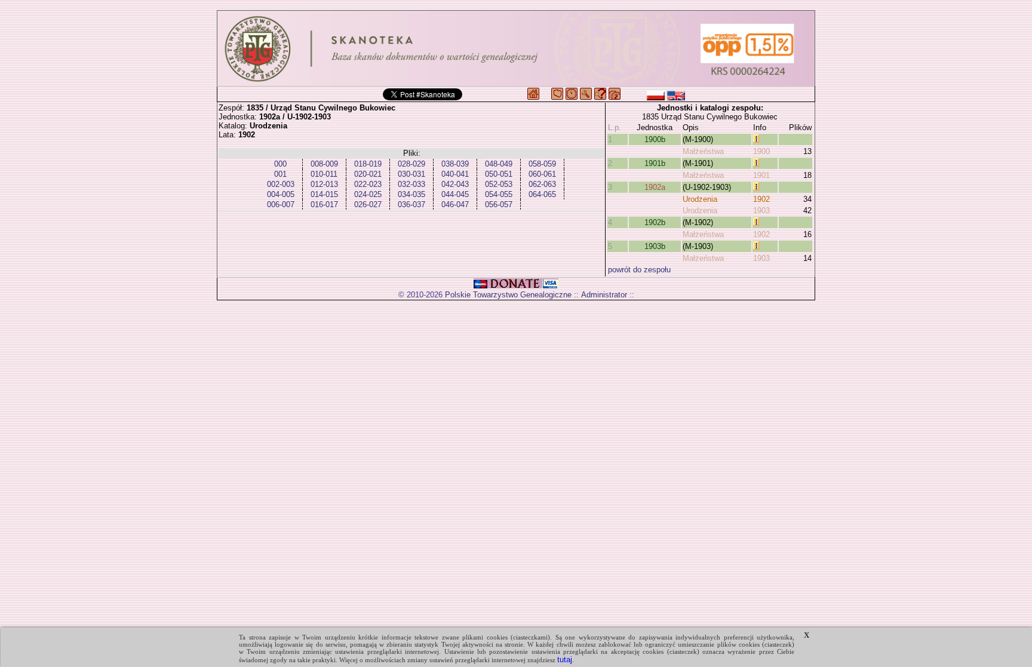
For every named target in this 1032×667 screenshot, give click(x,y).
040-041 (455, 174)
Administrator (604, 294)
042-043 (455, 184)
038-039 (455, 163)
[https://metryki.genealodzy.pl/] (516, 48)
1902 (761, 199)
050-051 (498, 174)
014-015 (324, 194)
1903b (654, 246)
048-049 (498, 163)
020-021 (368, 174)
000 (280, 163)
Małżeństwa (703, 151)
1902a (654, 187)
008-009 (324, 163)
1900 (761, 151)
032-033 (411, 184)
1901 (761, 175)
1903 (761, 210)
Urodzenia (700, 199)
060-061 (542, 174)
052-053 (498, 184)
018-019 (368, 163)
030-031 (411, 174)
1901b (654, 163)
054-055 (498, 194)
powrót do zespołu (639, 269)
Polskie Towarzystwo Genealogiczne (508, 294)
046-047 (455, 204)
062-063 (542, 184)
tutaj (564, 659)
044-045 (455, 194)
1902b (654, 222)
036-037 (411, 204)
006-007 (280, 204)
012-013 (324, 184)
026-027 (368, 204)
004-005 (280, 194)
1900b (654, 139)
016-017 (324, 204)
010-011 (324, 174)
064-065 (542, 194)
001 (280, 174)
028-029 (411, 163)
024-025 (368, 194)
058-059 (542, 163)
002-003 (280, 184)
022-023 (368, 184)
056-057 (498, 204)
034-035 (411, 194)
